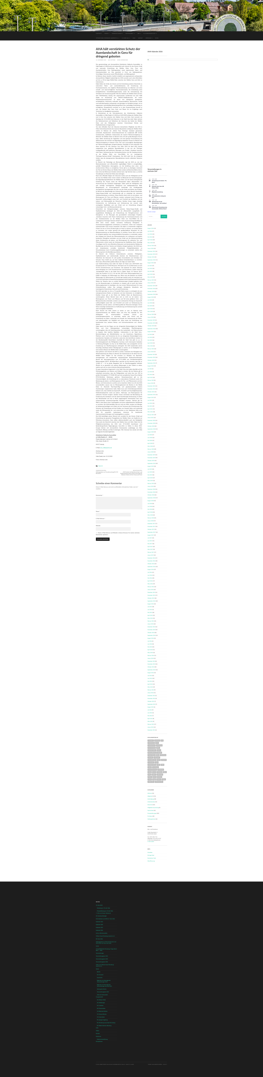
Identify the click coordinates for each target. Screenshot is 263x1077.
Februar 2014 (151, 655)
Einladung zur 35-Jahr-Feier (103, 908)
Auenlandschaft (151, 745)
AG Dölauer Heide (101, 999)
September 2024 (151, 294)
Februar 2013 (151, 689)
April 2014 (150, 649)
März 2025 (150, 277)
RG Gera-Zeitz (99, 938)
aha (162, 740)
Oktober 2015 (151, 598)
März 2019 (150, 480)
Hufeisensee (160, 769)
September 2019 (151, 463)
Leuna (154, 772)
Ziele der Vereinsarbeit (102, 994)
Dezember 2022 (151, 354)
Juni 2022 (150, 371)
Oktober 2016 (151, 563)
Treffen (163, 779)
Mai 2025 (150, 271)
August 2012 (151, 707)
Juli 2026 (150, 231)
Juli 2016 (150, 572)
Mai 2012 (150, 715)
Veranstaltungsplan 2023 (102, 956)
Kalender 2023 (99, 921)
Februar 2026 (151, 245)
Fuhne (156, 762)
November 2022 (151, 357)
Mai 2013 (150, 681)
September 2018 (151, 497)
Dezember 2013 (151, 661)
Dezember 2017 (151, 523)
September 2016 (151, 566)
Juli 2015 (150, 606)
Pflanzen (150, 776)
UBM (138, 33)
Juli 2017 (150, 537)
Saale (155, 776)
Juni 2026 (150, 234)
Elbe (158, 755)
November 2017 (151, 526)
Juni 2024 (150, 302)
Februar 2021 (151, 414)
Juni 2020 (150, 437)
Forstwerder (150, 762)
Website (98, 525)
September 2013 (151, 669)
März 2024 (150, 311)
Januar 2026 (150, 248)
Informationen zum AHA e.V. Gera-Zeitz (105, 918)
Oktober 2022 (151, 360)
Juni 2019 (150, 472)
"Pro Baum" (150, 740)
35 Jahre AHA (125, 38)
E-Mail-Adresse (100, 518)
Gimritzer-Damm (151, 764)
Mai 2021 (150, 406)
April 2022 (150, 377)
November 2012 (151, 698)
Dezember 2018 (151, 489)
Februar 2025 (151, 280)
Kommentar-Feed (152, 858)
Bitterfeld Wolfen (152, 750)
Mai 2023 (150, 340)
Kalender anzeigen (152, 211)
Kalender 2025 (99, 927)
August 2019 (151, 466)
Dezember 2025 (151, 251)
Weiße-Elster (151, 781)
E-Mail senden (151, 841)
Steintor (158, 779)
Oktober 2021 (151, 391)
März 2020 (150, 446)
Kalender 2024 (99, 924)
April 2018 (150, 512)
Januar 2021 (150, 417)
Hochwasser (155, 767)
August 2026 (151, 228)
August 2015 (151, 603)
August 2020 (151, 431)
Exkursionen (156, 757)
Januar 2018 (150, 520)
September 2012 (151, 704)
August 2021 (151, 397)
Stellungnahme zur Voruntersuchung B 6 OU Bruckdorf (107, 472)
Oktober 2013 (151, 667)
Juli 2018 (150, 503)
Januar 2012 (150, 727)
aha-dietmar (111, 60)
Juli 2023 (150, 334)
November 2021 (151, 388)
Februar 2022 (151, 380)
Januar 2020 (150, 451)
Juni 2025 (150, 268)
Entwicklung (163, 755)
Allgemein (100, 465)
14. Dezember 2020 (101, 60)
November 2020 (151, 423)
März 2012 (150, 721)
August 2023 (151, 331)
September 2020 (151, 429)
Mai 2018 (150, 509)
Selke (154, 779)
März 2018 (150, 515)
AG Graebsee (100, 1005)
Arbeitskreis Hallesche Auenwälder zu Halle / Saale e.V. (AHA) (117, 1064)
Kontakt (140, 38)
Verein (106, 33)
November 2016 (151, 560)
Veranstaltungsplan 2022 (103, 991)
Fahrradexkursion (152, 759)
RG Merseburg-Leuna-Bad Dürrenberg (106, 1022)
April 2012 (150, 718)
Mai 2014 (150, 646)
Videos (97, 1030)
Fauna (158, 759)
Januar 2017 (150, 555)
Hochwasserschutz (152, 769)
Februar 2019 (151, 483)
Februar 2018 (151, 517)
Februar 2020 (151, 449)
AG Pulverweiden (101, 1008)
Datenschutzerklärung (102, 1039)
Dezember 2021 (151, 386)
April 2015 (150, 615)
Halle (162, 764)
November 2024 (151, 288)
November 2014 (151, 629)
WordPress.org (151, 861)
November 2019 (151, 457)
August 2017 (151, 535)
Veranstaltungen (117, 33)
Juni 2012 (150, 712)
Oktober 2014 (151, 632)
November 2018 (151, 492)
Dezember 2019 (151, 454)
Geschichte (99, 977)
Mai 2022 (150, 374)
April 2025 (150, 274)
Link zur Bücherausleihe (101, 933)
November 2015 (151, 595)
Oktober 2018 (151, 494)
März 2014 (150, 652)
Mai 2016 (150, 578)
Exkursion (150, 757)
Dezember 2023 (151, 320)
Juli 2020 (150, 434)
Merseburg (159, 772)
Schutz (149, 779)
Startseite (99, 33)
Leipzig (149, 772)
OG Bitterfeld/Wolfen (102, 1011)
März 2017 (150, 549)
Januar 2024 (150, 317)
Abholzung (157, 740)
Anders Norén (158, 1064)
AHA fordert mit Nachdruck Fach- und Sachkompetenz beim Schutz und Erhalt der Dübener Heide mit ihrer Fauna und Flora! (131, 472)
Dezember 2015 (151, 592)
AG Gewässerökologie (149, 33)
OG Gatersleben (101, 1017)
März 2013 (150, 687)
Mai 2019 (150, 474)
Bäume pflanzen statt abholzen (154, 752)
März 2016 (150, 583)
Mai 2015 (150, 612)
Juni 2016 (150, 575)
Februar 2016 (151, 586)
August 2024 (151, 297)
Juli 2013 (150, 675)
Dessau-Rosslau (151, 755)
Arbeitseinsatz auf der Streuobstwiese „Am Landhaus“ (159, 202)
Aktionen (150, 793)
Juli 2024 (150, 300)
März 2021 (150, 411)
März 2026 (150, 242)
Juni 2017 (150, 540)
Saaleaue (159, 776)
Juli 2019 (150, 469)
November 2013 (151, 664)
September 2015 (151, 601)
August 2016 (151, 569)
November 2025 (151, 254)
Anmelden (150, 852)
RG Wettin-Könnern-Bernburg (104, 1025)
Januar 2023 (150, 351)
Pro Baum (150, 816)
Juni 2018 (150, 506)
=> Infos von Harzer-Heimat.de (103, 913)
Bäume (158, 750)
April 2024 (150, 308)
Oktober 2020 (151, 426)
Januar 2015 (150, 624)
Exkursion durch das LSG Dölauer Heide (158, 187)
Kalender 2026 (99, 930)
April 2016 (150, 581)
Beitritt (98, 971)
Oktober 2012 (151, 701)
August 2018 (151, 500)
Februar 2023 (151, 348)
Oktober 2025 (151, 257)
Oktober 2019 (151, 460)
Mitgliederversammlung (157, 192)
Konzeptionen (99, 1041)
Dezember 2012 (151, 695)
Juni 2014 (150, 644)
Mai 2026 (150, 237)
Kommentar (99, 495)
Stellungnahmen (151, 819)
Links (134, 38)
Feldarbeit (164, 759)
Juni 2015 (150, 609)
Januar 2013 (150, 692)
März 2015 (150, 618)
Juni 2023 (150, 337)
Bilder (158, 747)
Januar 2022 (150, 383)
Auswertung (159, 745)
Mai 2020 (150, 440)
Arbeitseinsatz (151, 742)
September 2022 (151, 363)
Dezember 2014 (151, 626)
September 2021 (151, 394)
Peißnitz (153, 774)
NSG (149, 774)
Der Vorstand (100, 974)
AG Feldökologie (101, 1002)
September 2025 (151, 259)
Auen (157, 742)
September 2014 (151, 635)
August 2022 (151, 365)
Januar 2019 (150, 486)
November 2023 (151, 323)
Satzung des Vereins (101, 989)
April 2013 (150, 684)
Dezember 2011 (151, 730)
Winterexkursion (158, 781)
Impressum (148, 38)
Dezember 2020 (151, 420)
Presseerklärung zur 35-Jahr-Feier (105, 911)
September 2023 (151, 328)
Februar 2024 (151, 314)
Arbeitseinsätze (151, 801)
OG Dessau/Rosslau (102, 1014)
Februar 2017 (151, 552)
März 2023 (150, 345)
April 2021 (150, 408)
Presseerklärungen (152, 813)
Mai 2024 (150, 305)
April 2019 (150, 477)
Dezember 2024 (151, 285)
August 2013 (151, 672)
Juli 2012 (150, 710)
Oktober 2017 (151, 529)
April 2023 (150, 343)
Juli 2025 (150, 265)
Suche (156, 38)
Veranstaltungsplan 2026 (102, 961)
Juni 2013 (150, 678)
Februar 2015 (151, 621)
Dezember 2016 (151, 558)
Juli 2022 (150, 368)
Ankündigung (151, 799)
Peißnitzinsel (159, 774)
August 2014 (151, 638)
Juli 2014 (150, 641)
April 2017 (150, 546)
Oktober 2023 (151, 325)
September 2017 (151, 532)
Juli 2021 (150, 400)
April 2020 (150, 443)
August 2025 (151, 262)
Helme (149, 767)
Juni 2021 (150, 403)
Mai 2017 (150, 543)
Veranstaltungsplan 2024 (102, 959)
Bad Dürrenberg (151, 747)
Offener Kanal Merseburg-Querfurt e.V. (107, 38)
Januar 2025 (150, 282)
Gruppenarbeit (129, 33)
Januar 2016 (150, 589)
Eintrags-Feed (151, 855)
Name (98, 511)
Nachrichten (150, 810)
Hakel (158, 764)
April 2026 (150, 239)
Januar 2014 (150, 658)
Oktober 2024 (151, 291)
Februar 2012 (151, 724)
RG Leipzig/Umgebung (102, 1019)
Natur (165, 772)
